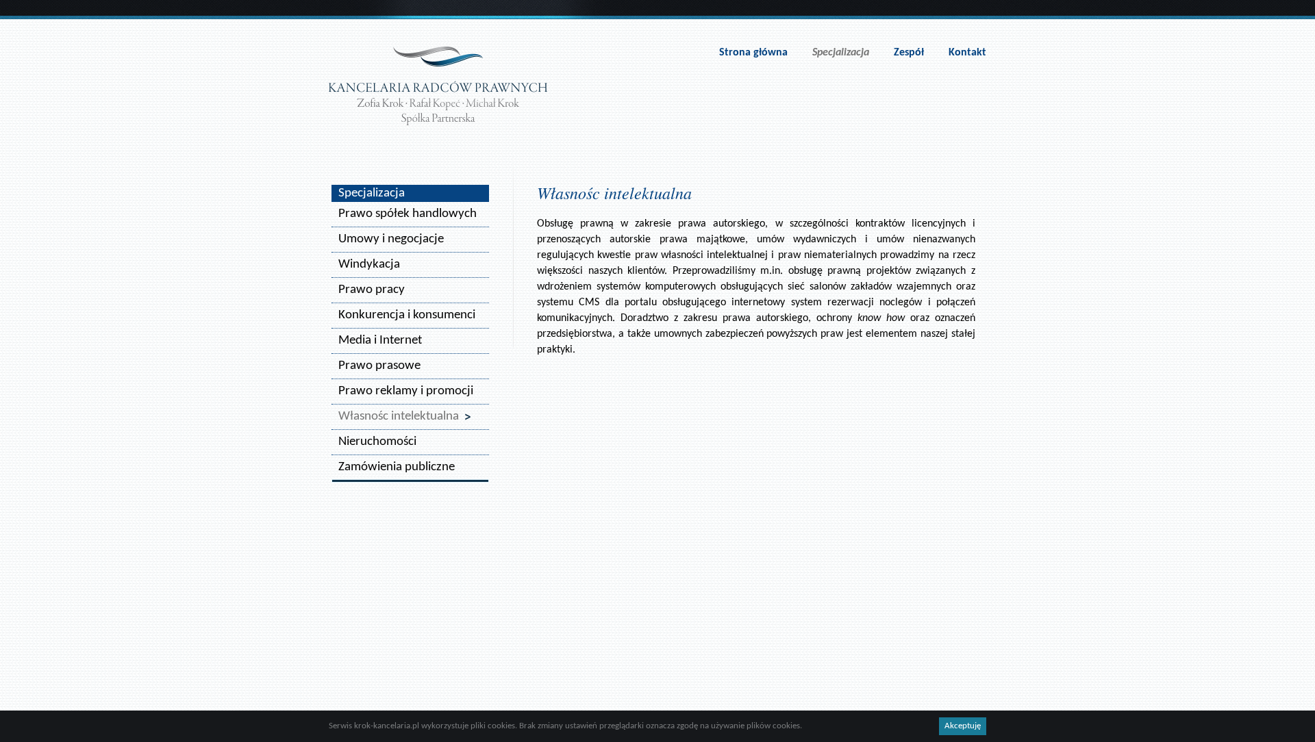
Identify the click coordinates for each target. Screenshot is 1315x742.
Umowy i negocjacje (391, 239)
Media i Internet (380, 340)
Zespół (909, 52)
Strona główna (753, 52)
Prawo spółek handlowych (407, 213)
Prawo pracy (371, 289)
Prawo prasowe (379, 365)
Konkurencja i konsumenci (406, 315)
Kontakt (967, 52)
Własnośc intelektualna (398, 416)
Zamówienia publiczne (396, 467)
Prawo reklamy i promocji (405, 391)
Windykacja (369, 264)
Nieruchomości (377, 441)
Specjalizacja (840, 52)
